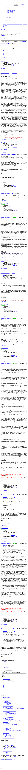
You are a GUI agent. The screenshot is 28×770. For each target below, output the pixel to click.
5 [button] (3, 54)
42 (7, 182)
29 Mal (14, 65)
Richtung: (12, 672)
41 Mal (12, 64)
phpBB (7, 755)
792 (8, 143)
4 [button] (3, 53)
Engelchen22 (3, 204)
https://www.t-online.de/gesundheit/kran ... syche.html (12, 450)
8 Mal (14, 186)
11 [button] (3, 56)
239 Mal (15, 147)
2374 (8, 351)
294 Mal (13, 264)
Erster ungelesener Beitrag (6, 43)
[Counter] (3, 759)
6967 (8, 206)
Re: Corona (4, 149)
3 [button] (3, 51)
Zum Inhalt (3, 1)
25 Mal (12, 185)
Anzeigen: (4, 671)
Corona (3, 29)
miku (2, 181)
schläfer (2, 261)
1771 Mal (13, 209)
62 (7, 62)
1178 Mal (15, 356)
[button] (6, 45)
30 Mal (12, 145)
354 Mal (13, 355)
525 (8, 262)
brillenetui (3, 142)
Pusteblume (3, 61)
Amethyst (2, 349)
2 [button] (3, 50)
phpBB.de (15, 756)
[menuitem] (10, 10)
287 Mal (15, 265)
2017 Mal (15, 210)
